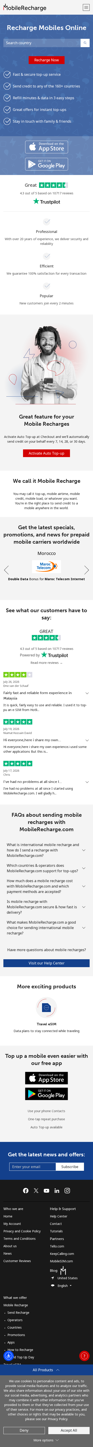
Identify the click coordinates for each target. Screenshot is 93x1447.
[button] (86, 7)
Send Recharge (18, 1312)
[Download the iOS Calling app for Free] (46, 147)
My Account (12, 1224)
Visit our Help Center (47, 963)
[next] (86, 570)
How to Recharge (20, 1350)
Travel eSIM (46, 1024)
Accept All (69, 1430)
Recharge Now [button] (46, 60)
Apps (11, 1342)
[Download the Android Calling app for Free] (46, 164)
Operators (15, 1320)
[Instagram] (67, 1191)
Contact (56, 1224)
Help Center (58, 1216)
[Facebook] (27, 1191)
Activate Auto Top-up (46, 453)
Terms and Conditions (19, 1238)
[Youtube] (47, 1191)
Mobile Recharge (15, 1305)
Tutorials (56, 1231)
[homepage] (42, 7)
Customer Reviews (17, 1261)
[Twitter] (37, 1191)
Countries (14, 1327)
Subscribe (69, 1166)
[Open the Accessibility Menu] (8, 1356)
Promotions (16, 1335)
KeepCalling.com (62, 1253)
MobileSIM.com (61, 1261)
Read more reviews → (46, 662)
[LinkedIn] (58, 1191)
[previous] (7, 570)
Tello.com (57, 1246)
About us (10, 1246)
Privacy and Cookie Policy (22, 1231)
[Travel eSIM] (46, 1008)
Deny (24, 1430)
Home (7, 1216)
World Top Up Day (20, 1357)
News (7, 1253)
